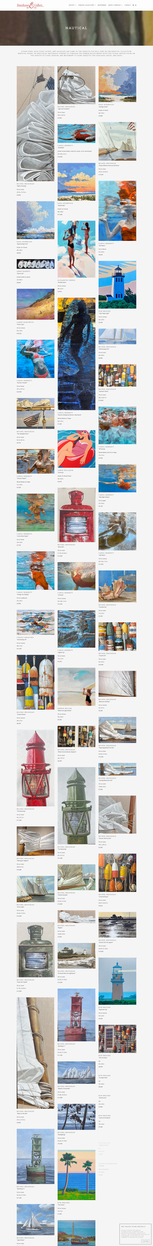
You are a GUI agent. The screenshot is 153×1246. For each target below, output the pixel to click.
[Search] (133, 5)
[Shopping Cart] (135, 5)
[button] (72, 5)
